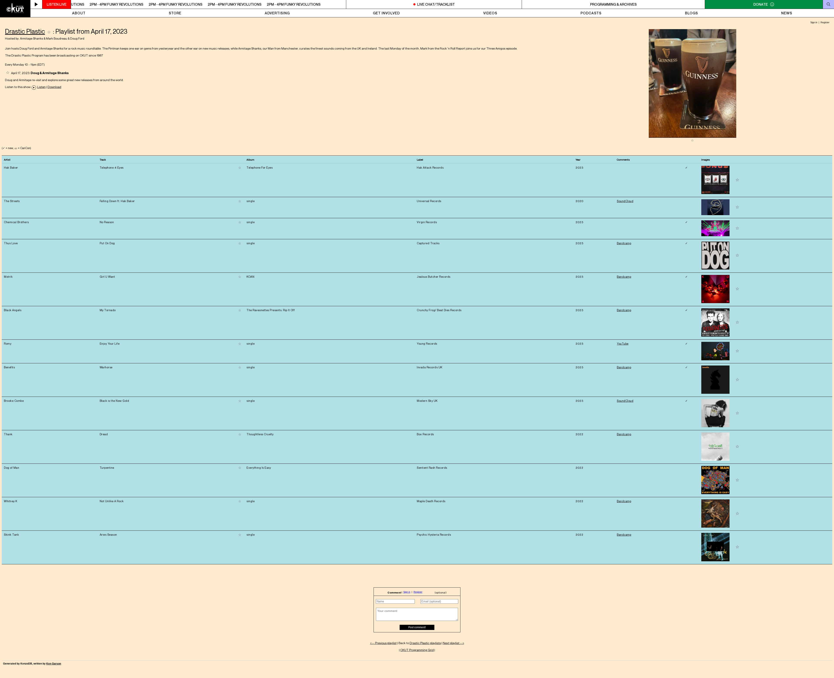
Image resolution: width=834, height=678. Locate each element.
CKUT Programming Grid (417, 650)
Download (54, 87)
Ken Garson (53, 663)
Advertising (277, 13)
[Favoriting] (49, 31)
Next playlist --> (453, 643)
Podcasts (591, 13)
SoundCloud (625, 201)
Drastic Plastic (25, 31)
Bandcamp (624, 243)
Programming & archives (613, 4)
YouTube (623, 343)
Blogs (691, 13)
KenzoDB (26, 663)
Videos (490, 13)
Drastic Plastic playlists (425, 643)
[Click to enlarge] (692, 136)
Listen (41, 87)
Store (175, 13)
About (79, 13)
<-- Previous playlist (383, 643)
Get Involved (386, 13)
